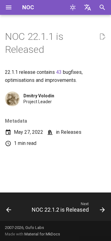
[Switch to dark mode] (73, 7)
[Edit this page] (102, 37)
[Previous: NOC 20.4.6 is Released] (8, 208)
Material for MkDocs (42, 234)
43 (59, 72)
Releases (71, 132)
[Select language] (87, 7)
